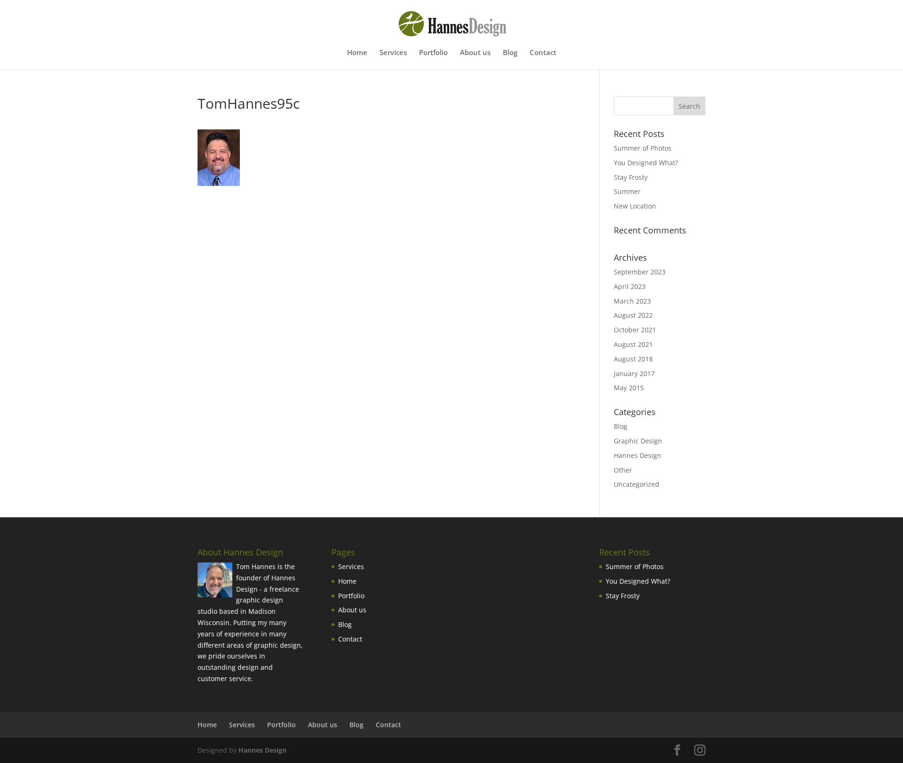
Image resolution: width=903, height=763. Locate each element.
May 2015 (629, 387)
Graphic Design (638, 440)
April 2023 (630, 286)
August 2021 (633, 344)
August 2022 (633, 315)
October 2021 (635, 329)
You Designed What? (646, 162)
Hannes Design (637, 455)
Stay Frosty (631, 177)
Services (393, 53)
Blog (510, 53)
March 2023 (632, 301)
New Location (635, 205)
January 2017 (634, 373)
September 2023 (639, 271)
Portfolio (433, 53)
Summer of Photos (643, 148)
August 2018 (633, 358)
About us (475, 53)
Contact (543, 53)
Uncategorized (636, 484)
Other (623, 470)
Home (357, 53)
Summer (627, 191)
